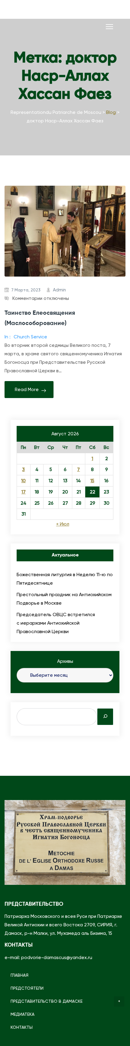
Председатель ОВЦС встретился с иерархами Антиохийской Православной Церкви (56, 623)
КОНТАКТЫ (22, 1027)
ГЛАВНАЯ (19, 975)
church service (30, 337)
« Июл (62, 524)
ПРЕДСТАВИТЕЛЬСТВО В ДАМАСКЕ (47, 1001)
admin (59, 290)
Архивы (65, 661)
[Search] (105, 716)
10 (23, 480)
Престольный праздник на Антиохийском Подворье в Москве (64, 599)
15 (92, 480)
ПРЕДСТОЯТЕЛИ (27, 988)
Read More (27, 389)
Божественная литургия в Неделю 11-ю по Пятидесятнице (65, 579)
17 (23, 492)
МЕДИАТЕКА (22, 1014)
